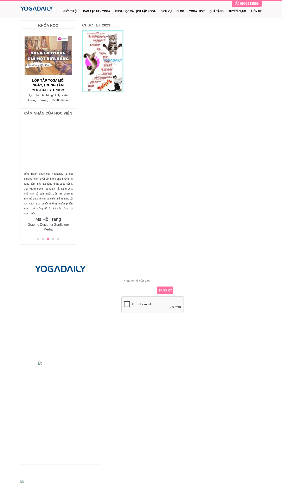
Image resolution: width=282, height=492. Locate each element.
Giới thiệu (70, 11)
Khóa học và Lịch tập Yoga (135, 11)
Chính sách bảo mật (33, 451)
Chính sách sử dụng (33, 445)
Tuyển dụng (237, 11)
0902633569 (249, 3)
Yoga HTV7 (197, 11)
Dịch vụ (166, 11)
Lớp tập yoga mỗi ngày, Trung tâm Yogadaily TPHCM (48, 85)
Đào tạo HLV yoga (96, 11)
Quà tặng (217, 11)
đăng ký (165, 290)
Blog (180, 11)
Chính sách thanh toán (35, 458)
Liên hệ (256, 11)
